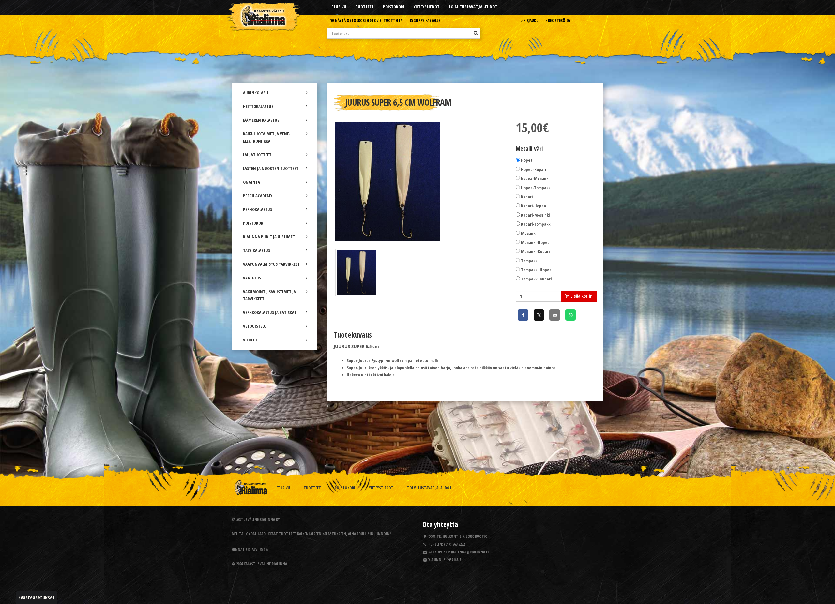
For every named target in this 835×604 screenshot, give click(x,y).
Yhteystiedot (426, 6)
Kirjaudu (531, 20)
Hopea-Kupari (533, 169)
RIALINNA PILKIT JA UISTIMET (269, 237)
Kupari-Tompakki (536, 224)
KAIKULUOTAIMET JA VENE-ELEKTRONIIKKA (267, 137)
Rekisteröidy (559, 20)
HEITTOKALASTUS (258, 106)
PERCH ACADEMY (257, 196)
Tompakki (529, 261)
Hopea (527, 160)
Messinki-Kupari (535, 251)
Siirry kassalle (426, 20)
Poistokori (393, 6)
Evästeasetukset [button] (36, 597)
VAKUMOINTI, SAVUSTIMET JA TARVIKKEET (269, 295)
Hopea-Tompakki (536, 187)
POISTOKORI (254, 223)
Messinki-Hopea (535, 242)
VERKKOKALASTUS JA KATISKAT (269, 312)
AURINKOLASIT (256, 93)
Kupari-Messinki (535, 215)
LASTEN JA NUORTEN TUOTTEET (270, 168)
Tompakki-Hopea (536, 270)
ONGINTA (251, 182)
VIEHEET (250, 340)
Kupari (527, 197)
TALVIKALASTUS (256, 250)
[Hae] (476, 33)
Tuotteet (365, 6)
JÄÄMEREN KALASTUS (261, 120)
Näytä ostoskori (368, 20)
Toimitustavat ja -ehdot (472, 6)
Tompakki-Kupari (536, 279)
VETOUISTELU (254, 326)
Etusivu (338, 6)
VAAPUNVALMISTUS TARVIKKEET (271, 264)
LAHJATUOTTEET (257, 155)
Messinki (528, 233)
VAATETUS (252, 278)
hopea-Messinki (535, 178)
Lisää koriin (581, 296)
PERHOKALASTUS (257, 209)
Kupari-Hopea (533, 206)
